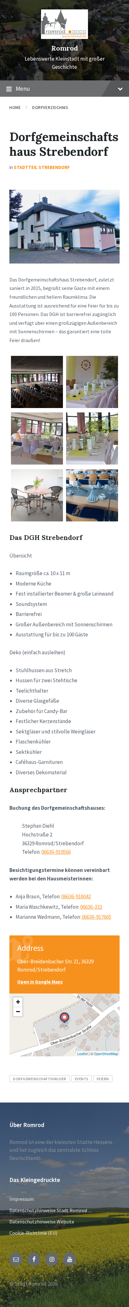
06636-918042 (76, 896)
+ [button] (18, 1002)
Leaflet (82, 1053)
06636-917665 (96, 916)
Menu (23, 88)
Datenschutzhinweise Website (41, 1221)
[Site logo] (64, 37)
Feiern (103, 1078)
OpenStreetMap (106, 1053)
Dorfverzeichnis (50, 107)
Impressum (21, 1199)
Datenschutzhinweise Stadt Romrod (48, 1210)
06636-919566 (56, 851)
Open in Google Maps (40, 982)
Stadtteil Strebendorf (42, 167)
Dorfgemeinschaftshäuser (39, 1078)
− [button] (18, 1012)
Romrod (64, 48)
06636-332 (91, 906)
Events (81, 1078)
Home (15, 107)
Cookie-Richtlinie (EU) (33, 1233)
